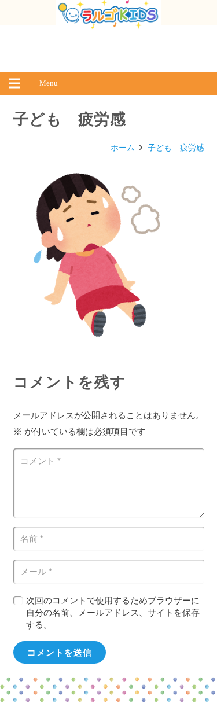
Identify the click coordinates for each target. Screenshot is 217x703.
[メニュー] (14, 83)
